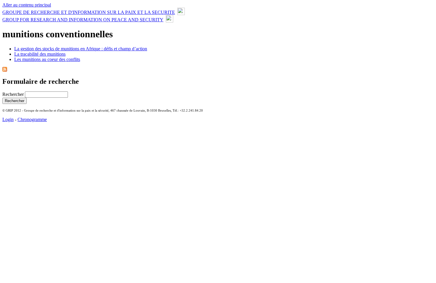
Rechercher (13, 94)
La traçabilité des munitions (40, 54)
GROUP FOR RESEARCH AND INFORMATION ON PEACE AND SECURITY (82, 19)
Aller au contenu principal (26, 4)
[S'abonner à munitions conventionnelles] (4, 70)
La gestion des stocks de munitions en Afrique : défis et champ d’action (80, 48)
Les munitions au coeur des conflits (47, 59)
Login (8, 119)
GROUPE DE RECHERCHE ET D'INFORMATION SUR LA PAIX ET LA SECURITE (88, 12)
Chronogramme (32, 119)
